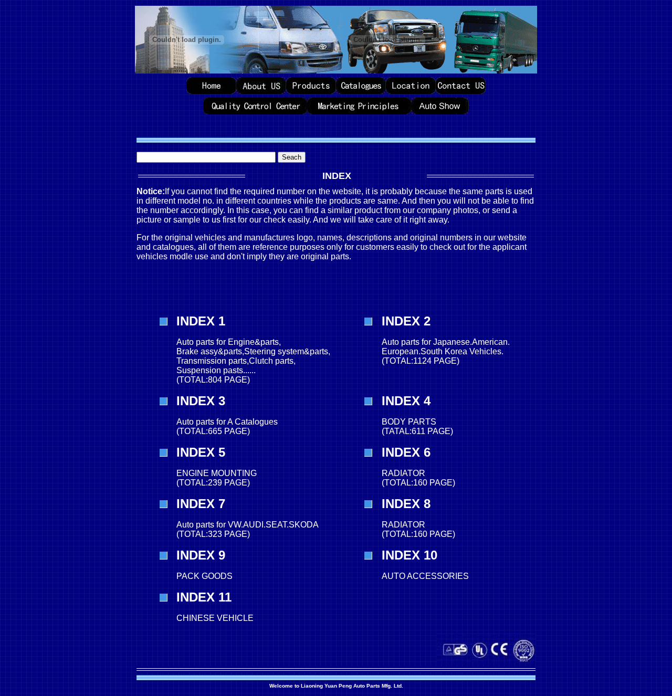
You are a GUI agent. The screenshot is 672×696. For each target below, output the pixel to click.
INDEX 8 (406, 504)
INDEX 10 (409, 555)
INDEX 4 (406, 401)
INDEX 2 (406, 321)
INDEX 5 (200, 452)
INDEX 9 (200, 555)
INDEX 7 (200, 504)
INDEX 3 (200, 401)
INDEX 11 (204, 597)
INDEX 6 (406, 452)
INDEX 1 (200, 321)
